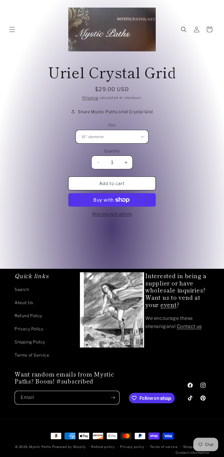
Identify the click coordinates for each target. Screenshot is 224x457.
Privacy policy (132, 447)
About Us (24, 302)
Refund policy (103, 447)
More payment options (112, 214)
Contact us (189, 326)
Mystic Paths (40, 447)
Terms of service (164, 447)
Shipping (90, 97)
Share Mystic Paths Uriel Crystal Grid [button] (115, 111)
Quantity (112, 151)
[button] (12, 29)
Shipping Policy (30, 341)
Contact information (192, 453)
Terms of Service (32, 355)
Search (22, 289)
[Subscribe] (112, 397)
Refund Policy (28, 315)
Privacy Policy (29, 328)
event (168, 304)
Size (112, 125)
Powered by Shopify (69, 447)
